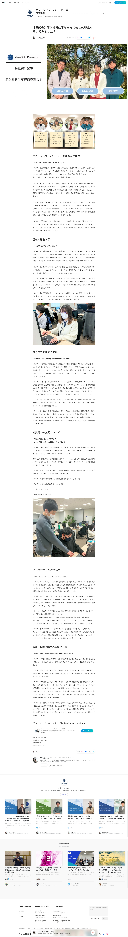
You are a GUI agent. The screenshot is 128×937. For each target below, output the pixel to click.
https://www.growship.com (51, 16)
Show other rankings (63, 846)
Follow (40, 16)
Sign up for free (120, 3)
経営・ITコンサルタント (39, 737)
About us (80, 13)
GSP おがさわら (41, 37)
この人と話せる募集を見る (56, 765)
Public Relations (37, 742)
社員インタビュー (64, 788)
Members (87, 13)
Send (104, 919)
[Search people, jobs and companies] (110, 2)
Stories (93, 13)
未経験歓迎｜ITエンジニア (40, 740)
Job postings (100, 13)
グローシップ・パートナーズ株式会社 (52, 11)
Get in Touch (95, 919)
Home (74, 13)
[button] (25, 906)
